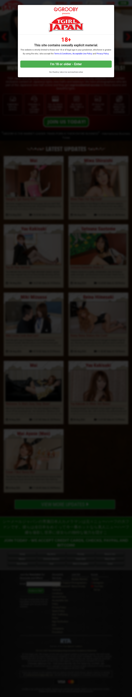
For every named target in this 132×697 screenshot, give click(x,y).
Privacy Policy (103, 54)
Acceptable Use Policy (82, 54)
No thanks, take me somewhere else (66, 72)
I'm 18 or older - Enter (66, 64)
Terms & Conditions (62, 54)
